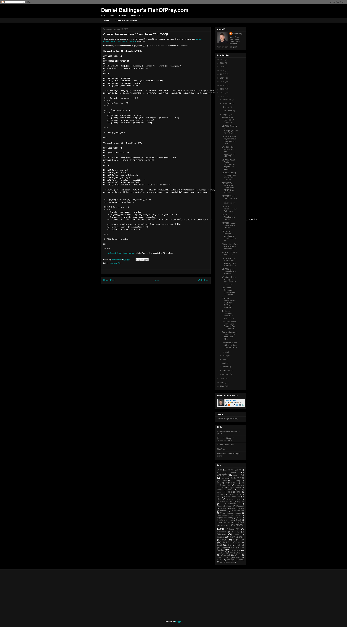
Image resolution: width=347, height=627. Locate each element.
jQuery (219, 499)
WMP (219, 557)
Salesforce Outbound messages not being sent (229, 291)
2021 (222, 59)
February (226, 370)
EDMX (222, 487)
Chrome (224, 481)
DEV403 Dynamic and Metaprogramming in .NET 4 (230, 129)
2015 (222, 81)
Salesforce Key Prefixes (126, 20)
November (227, 103)
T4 (234, 540)
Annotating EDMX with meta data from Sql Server (229, 345)
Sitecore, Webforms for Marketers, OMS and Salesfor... (229, 302)
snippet (220, 537)
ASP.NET (221, 475)
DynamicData (239, 485)
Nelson (223, 511)
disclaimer (234, 483)
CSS (219, 483)
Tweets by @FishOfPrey (227, 419)
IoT (218, 497)
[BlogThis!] (139, 259)
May (224, 359)
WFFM (230, 553)
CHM (242, 478)
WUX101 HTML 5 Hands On (229, 253)
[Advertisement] (124, 593)
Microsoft (113, 263)
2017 (222, 74)
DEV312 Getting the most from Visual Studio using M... (229, 176)
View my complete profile (228, 47)
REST (238, 520)
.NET (219, 469)
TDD (241, 539)
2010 (222, 379)
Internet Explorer (234, 494)
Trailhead (240, 545)
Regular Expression (225, 520)
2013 (222, 89)
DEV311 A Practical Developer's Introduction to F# (229, 235)
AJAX (219, 473)
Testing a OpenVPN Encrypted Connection (228, 314)
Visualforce (235, 550)
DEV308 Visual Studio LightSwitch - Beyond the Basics (228, 164)
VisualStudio (221, 553)
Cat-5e (233, 478)
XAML (241, 560)
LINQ (231, 501)
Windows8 (225, 555)
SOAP (232, 537)
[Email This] (137, 259)
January (226, 374)
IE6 (218, 494)
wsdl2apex (231, 560)
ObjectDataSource (223, 515)
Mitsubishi (223, 508)
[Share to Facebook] (144, 259)
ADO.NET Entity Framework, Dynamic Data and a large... (229, 325)
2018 (222, 70)
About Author (235, 37)
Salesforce (237, 525)
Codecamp (236, 481)
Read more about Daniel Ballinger (234, 41)
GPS (230, 492)
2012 (222, 93)
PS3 (239, 518)
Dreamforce (225, 485)
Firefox (220, 490)
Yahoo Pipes (230, 562)
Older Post (203, 280)
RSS (235, 522)
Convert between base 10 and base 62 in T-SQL (229, 335)
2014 (222, 85)
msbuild (232, 508)
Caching (225, 478)
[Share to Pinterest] (147, 259)
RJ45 (219, 522)
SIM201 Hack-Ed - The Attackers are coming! (230, 246)
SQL (119, 263)
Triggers (224, 548)
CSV (225, 483)
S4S (242, 522)
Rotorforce (227, 522)
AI (240, 470)
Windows (240, 553)
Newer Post (109, 280)
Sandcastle (221, 532)
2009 (222, 382)
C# (242, 475)
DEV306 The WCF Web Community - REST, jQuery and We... (228, 187)
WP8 (238, 557)
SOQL (241, 537)
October (226, 107)
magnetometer (230, 504)
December (227, 99)
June (224, 355)
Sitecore (221, 534)
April (224, 363)
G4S (239, 490)
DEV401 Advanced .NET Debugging (229, 208)
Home (106, 20)
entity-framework (234, 487)
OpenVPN (237, 515)
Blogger (178, 622)
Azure (235, 475)
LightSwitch (221, 501)
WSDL (220, 560)
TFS (229, 545)
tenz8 (219, 545)
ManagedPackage (224, 506)
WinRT (237, 555)
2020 (222, 63)
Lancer (228, 499)
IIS (223, 494)
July (224, 352)
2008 (222, 386)
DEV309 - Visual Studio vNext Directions (229, 225)
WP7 (228, 557)
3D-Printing (232, 470)
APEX (233, 472)
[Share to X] (142, 259)
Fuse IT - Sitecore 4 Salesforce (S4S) (225, 439)
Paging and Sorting (225, 518)
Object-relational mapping (230, 513)
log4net (240, 501)
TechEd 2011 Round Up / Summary (228, 120)
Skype (237, 534)
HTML (238, 492)
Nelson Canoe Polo (225, 445)
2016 (222, 78)
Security (235, 532)
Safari (223, 525)
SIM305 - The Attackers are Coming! (228, 217)
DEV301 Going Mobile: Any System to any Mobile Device (229, 261)
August (225, 114)
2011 (222, 96)
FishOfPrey (237, 33)
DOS (242, 483)
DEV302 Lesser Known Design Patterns (229, 271)
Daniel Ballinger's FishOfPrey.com (145, 10)
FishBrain (221, 449)
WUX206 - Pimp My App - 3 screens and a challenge (229, 280)
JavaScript (235, 497)
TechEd (226, 542)
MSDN (241, 508)
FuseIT (229, 490)
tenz (238, 543)
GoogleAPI (220, 492)
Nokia (241, 511)
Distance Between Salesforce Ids (121, 253)
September (227, 111)
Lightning (238, 499)
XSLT (221, 562)
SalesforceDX (233, 529)
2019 (222, 67)
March (225, 367)
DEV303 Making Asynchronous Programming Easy (229, 139)
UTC (232, 547)
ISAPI (226, 497)
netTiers (233, 511)
